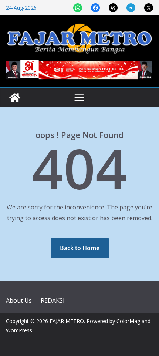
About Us (19, 300)
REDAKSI (53, 300)
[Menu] (79, 97)
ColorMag (128, 321)
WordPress (19, 330)
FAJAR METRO (67, 321)
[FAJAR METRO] (15, 98)
